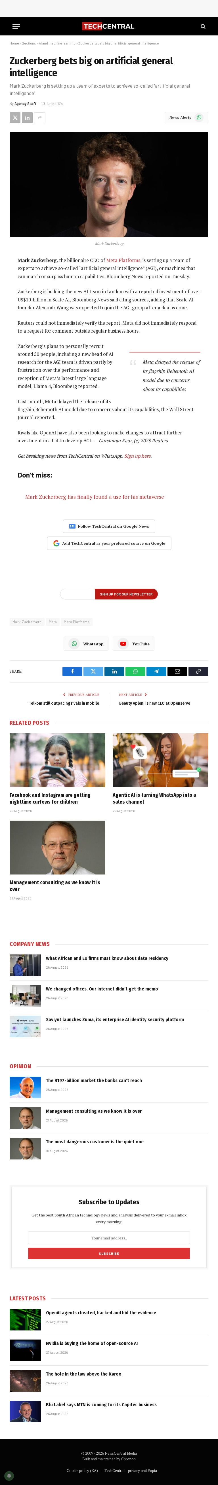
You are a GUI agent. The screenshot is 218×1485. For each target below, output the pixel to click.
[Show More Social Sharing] (39, 117)
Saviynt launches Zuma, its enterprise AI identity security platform (115, 1020)
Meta (53, 622)
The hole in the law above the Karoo (83, 1374)
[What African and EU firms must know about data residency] (25, 965)
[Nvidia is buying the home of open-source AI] (25, 1350)
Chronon (128, 1458)
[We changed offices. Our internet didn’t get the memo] (25, 996)
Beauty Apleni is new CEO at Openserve (154, 703)
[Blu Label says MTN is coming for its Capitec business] (25, 1411)
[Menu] (16, 26)
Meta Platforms (123, 260)
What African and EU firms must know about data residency (107, 958)
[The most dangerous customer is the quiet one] (25, 1148)
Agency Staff (25, 103)
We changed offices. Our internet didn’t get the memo (102, 989)
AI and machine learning (57, 43)
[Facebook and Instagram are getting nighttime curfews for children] (57, 760)
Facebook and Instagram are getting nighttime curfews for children (50, 798)
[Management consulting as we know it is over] (57, 847)
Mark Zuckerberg (27, 622)
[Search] (203, 26)
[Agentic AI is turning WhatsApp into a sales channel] (160, 760)
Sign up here (137, 456)
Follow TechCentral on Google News (113, 526)
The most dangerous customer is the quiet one (95, 1142)
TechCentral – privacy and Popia (130, 1470)
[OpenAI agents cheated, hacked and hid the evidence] (25, 1319)
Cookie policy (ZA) (82, 1470)
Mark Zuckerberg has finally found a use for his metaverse (94, 496)
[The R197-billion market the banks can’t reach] (25, 1087)
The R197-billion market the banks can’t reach (94, 1080)
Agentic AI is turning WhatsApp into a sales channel (154, 798)
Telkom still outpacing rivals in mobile (64, 703)
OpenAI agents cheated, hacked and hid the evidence (101, 1313)
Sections (29, 43)
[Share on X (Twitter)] (15, 117)
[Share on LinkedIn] (27, 117)
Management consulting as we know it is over (55, 885)
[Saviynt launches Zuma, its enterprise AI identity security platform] (25, 1026)
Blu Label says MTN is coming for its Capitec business (101, 1405)
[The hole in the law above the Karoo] (25, 1381)
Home (14, 43)
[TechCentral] (109, 26)
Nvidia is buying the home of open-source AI (92, 1343)
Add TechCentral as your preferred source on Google (113, 543)
